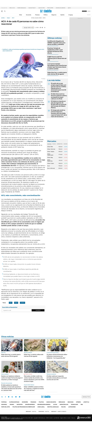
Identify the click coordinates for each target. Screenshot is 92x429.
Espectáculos (64, 404)
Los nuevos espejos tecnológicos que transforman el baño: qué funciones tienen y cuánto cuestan (57, 66)
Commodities (60, 143)
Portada (4, 402)
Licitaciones (72, 407)
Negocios (54, 15)
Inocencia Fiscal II (32, 7)
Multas (63, 407)
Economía (28, 15)
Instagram (8, 396)
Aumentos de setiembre (60, 7)
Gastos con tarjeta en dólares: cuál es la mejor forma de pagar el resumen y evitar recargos (11, 377)
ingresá (88, 11)
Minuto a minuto (28, 374)
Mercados (62, 402)
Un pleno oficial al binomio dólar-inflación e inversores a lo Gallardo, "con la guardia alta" (57, 356)
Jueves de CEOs (41, 7)
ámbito (3, 17)
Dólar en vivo (12, 7)
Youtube (16, 396)
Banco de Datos (51, 402)
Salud (16, 302)
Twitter (2, 396)
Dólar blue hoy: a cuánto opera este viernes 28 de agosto (57, 73)
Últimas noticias (14, 402)
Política (45, 15)
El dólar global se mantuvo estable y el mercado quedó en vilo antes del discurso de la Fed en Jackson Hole (11, 387)
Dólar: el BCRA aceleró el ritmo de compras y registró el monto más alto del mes (34, 388)
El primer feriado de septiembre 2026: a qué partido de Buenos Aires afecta (55, 50)
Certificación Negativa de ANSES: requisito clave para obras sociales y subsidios (56, 42)
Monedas (49, 143)
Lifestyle (86, 402)
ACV (13, 17)
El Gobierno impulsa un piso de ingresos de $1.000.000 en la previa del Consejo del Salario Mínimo (58, 104)
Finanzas (37, 15)
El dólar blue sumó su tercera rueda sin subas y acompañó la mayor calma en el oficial (59, 96)
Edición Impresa (30, 404)
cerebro (22, 302)
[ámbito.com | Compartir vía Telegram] (42, 27)
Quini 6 (69, 7)
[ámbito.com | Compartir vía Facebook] (37, 27)
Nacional (4, 404)
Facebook (5, 396)
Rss (82, 404)
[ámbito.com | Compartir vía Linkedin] (40, 27)
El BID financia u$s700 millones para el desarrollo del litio (56, 58)
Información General (44, 404)
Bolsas (54, 143)
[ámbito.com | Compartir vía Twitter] (38, 27)
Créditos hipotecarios (21, 7)
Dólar (20, 15)
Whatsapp (19, 396)
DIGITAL (31, 411)
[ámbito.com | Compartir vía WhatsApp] (35, 27)
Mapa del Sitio (5, 407)
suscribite (84, 11)
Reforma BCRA (50, 7)
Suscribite (38, 310)
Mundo (12, 404)
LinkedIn (12, 396)
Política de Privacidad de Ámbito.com (24, 407)
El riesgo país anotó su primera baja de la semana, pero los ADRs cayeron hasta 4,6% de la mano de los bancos (59, 113)
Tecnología (74, 404)
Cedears (65, 143)
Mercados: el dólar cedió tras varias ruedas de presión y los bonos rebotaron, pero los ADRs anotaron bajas (34, 378)
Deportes (20, 404)
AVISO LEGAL (41, 407)
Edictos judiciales (53, 407)
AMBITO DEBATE (58, 411)
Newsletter (89, 14)
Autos (55, 404)
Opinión (62, 15)
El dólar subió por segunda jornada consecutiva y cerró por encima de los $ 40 (57, 377)
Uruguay (70, 15)
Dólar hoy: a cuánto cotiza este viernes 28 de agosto (33, 355)
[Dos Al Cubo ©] (84, 417)
